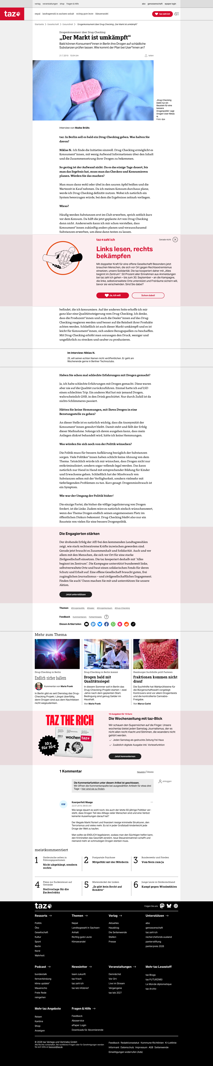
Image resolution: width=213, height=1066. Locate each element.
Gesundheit (67, 24)
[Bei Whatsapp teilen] (113, 624)
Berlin (38, 946)
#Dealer (91, 608)
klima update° (42, 983)
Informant (114, 1047)
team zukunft (79, 974)
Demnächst (115, 974)
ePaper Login (79, 1025)
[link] (38, 14)
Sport (38, 941)
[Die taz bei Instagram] (176, 907)
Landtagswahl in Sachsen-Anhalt (86, 930)
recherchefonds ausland (159, 937)
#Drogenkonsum (105, 608)
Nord (37, 950)
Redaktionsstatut (130, 1042)
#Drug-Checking (122, 608)
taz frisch (77, 978)
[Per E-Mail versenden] (86, 624)
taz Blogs (151, 974)
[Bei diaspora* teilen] (120, 624)
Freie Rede (40, 992)
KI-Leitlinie (170, 1042)
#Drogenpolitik (78, 608)
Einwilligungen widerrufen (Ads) (126, 1052)
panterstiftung (153, 941)
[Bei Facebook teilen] (106, 624)
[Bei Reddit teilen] (126, 624)
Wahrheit (39, 955)
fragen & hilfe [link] (73, 3)
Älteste (150, 772)
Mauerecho (41, 988)
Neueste (141, 772)
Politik (38, 923)
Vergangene (115, 988)
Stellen (112, 937)
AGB (151, 1047)
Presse (112, 941)
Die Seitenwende (118, 932)
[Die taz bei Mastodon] (162, 907)
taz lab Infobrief (80, 988)
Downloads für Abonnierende (87, 1029)
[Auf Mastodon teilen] (93, 624)
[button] (176, 13)
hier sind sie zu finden (93, 788)
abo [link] (143, 3)
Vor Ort (113, 978)
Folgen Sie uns (151, 906)
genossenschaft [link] (155, 3)
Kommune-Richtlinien (152, 1042)
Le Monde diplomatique (159, 984)
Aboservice (78, 1020)
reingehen (40, 997)
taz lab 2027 (115, 992)
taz (43, 906)
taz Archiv (151, 988)
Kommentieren (80, 617)
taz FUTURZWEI (154, 979)
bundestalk (41, 974)
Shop (37, 1026)
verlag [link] (37, 3)
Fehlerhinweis (95, 617)
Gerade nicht (165, 239)
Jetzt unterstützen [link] (76, 594)
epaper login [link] (170, 3)
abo (148, 923)
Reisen (38, 1016)
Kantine (39, 1021)
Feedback (77, 1016)
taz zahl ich (152, 932)
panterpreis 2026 (155, 946)
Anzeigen (40, 1030)
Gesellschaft (53, 24)
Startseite (39, 24)
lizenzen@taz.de (56, 1047)
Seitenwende (161, 1047)
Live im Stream (117, 983)
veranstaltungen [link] (50, 3)
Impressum (141, 1047)
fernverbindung (43, 978)
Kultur (38, 937)
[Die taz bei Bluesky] (169, 907)
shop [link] (62, 3)
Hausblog (114, 927)
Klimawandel (78, 941)
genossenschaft (154, 927)
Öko (37, 927)
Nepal (75, 923)
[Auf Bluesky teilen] (100, 624)
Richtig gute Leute (82, 937)
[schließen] (175, 239)
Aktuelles (114, 923)
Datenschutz (128, 1047)
